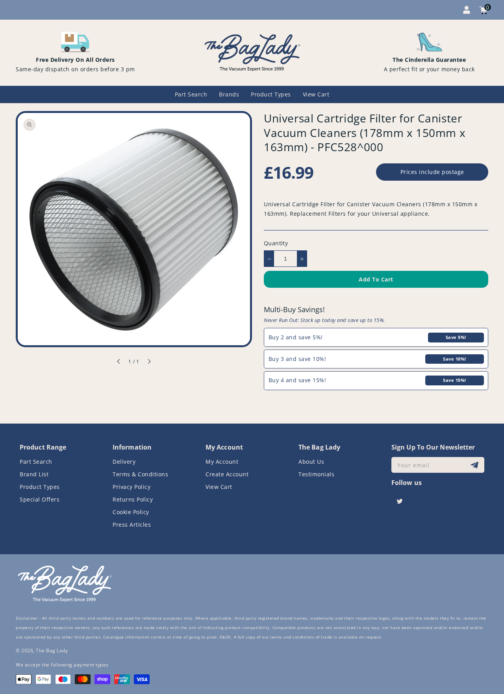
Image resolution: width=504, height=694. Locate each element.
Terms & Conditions (140, 474)
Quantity (276, 243)
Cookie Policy (131, 512)
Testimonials (316, 474)
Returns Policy (133, 499)
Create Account (227, 474)
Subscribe (475, 465)
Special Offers (39, 499)
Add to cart (376, 279)
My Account (222, 461)
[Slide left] (119, 362)
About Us (311, 461)
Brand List (34, 474)
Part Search (36, 461)
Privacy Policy (131, 486)
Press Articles (132, 524)
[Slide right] (149, 362)
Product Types (40, 486)
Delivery (124, 461)
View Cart (219, 486)
